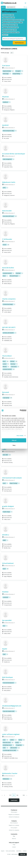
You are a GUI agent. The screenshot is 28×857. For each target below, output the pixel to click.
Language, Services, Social (10, 27)
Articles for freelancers (14, 817)
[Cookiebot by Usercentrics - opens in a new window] (20, 410)
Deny (14, 445)
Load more (14, 800)
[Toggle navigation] (25, 3)
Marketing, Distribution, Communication (13, 20)
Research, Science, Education (11, 32)
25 (11, 52)
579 (10, 795)
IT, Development (8, 15)
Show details (20, 435)
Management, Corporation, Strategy (12, 22)
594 (24, 795)
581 (17, 795)
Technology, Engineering (10, 25)
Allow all (14, 440)
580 (14, 795)
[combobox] (12, 38)
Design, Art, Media (8, 17)
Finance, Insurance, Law (9, 30)
